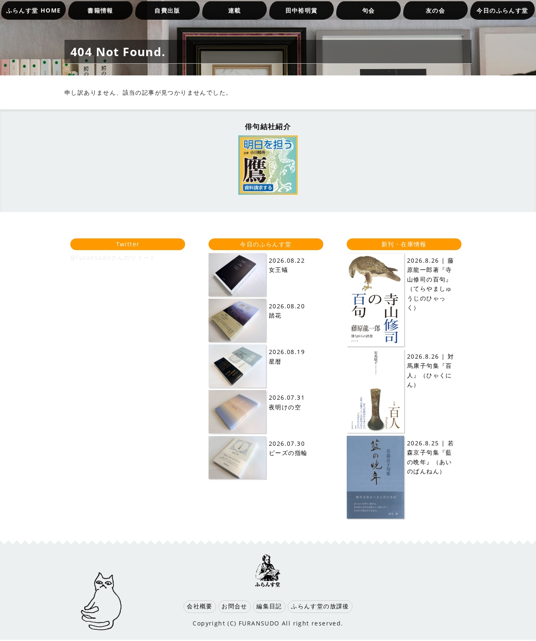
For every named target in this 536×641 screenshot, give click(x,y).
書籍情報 (100, 10)
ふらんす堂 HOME (33, 10)
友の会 (435, 10)
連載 (234, 10)
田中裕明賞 (302, 10)
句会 (368, 10)
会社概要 (200, 606)
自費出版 (167, 10)
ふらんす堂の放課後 (320, 606)
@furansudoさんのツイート (113, 257)
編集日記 (269, 606)
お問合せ (234, 606)
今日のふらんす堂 (502, 10)
